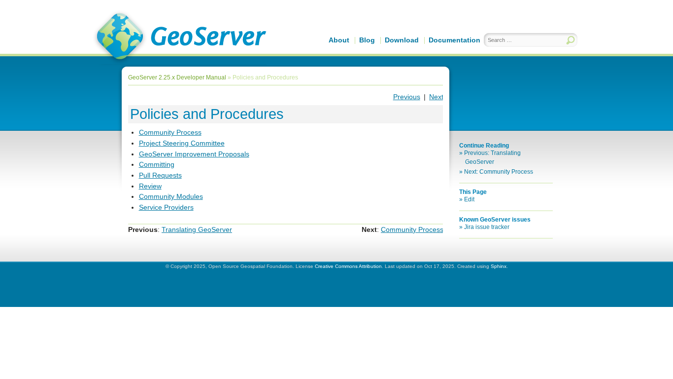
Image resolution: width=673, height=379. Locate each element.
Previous (406, 97)
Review (150, 186)
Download (402, 40)
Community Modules (171, 196)
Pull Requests (160, 175)
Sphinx (498, 266)
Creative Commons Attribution (348, 266)
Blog (367, 40)
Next (436, 97)
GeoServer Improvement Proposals (194, 154)
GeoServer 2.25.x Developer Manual (177, 77)
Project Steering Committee (182, 143)
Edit (469, 199)
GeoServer (180, 37)
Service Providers (166, 207)
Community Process (170, 132)
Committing (156, 164)
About (339, 40)
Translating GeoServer (197, 229)
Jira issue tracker (486, 227)
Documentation (454, 40)
